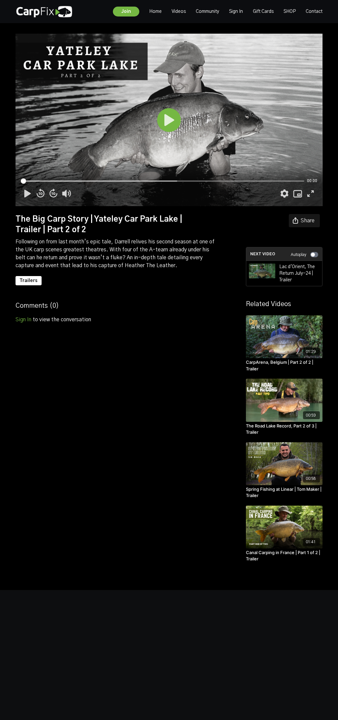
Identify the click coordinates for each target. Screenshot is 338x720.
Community (207, 11)
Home (155, 11)
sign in (23, 319)
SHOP (290, 11)
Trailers (28, 280)
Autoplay (298, 255)
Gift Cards (263, 11)
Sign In (236, 11)
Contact (314, 11)
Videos (179, 11)
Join (126, 11)
